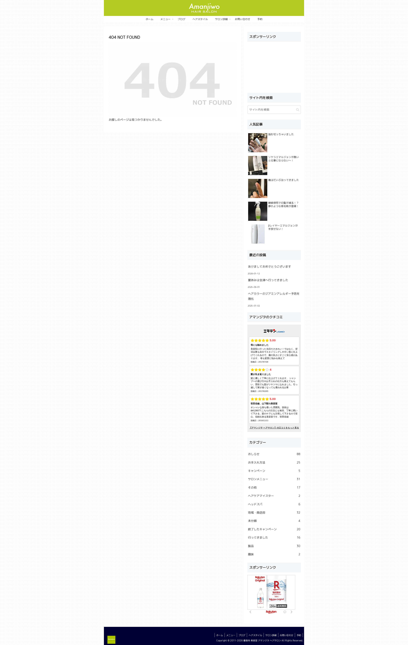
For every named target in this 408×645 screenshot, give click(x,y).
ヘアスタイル (255, 635)
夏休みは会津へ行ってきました (268, 280)
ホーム (219, 635)
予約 (299, 635)
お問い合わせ (286, 635)
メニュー (230, 635)
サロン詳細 (271, 635)
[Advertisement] (274, 66)
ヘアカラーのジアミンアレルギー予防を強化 (274, 296)
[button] (297, 110)
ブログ (242, 635)
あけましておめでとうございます (269, 267)
